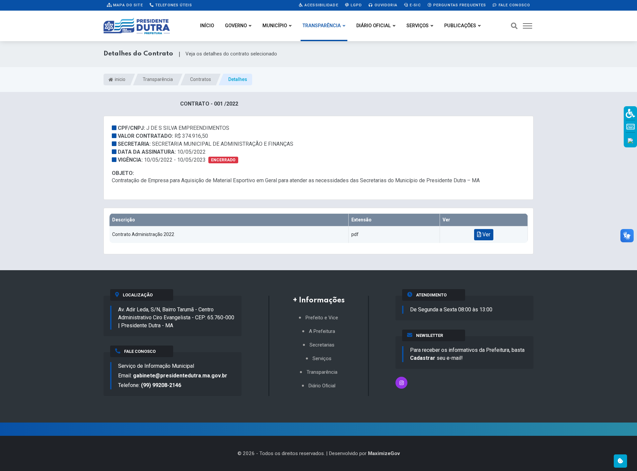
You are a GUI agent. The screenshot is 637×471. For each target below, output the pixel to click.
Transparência (322, 26)
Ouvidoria (385, 5)
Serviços (417, 26)
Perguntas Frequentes (459, 5)
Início (207, 26)
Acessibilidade (320, 5)
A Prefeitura (322, 331)
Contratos (200, 79)
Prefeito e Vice (322, 317)
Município (274, 26)
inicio (119, 79)
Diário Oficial (373, 26)
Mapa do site (127, 5)
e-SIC (414, 5)
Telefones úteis (173, 5)
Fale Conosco (513, 5)
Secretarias (322, 345)
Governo (236, 26)
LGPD (355, 5)
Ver (485, 234)
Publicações (460, 26)
